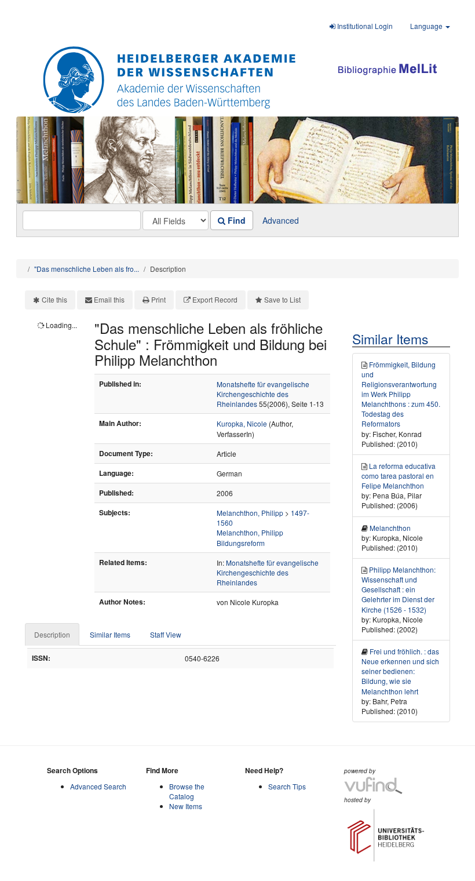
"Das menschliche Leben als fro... (86, 269)
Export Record (214, 299)
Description (52, 634)
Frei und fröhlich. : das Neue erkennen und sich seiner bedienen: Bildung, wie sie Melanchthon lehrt (400, 671)
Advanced (280, 220)
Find (235, 220)
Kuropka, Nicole (242, 423)
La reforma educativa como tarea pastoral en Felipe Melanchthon (398, 475)
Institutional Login (364, 26)
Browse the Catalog (186, 791)
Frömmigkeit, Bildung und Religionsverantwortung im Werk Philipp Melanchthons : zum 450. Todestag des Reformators (400, 394)
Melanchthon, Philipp (250, 513)
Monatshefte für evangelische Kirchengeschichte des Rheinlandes (263, 394)
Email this (109, 299)
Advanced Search (98, 786)
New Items (185, 806)
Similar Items (110, 634)
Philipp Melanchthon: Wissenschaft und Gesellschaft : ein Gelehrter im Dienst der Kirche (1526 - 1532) (398, 589)
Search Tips (287, 786)
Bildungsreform (241, 543)
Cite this (54, 299)
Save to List (282, 299)
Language (427, 26)
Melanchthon (390, 528)
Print (158, 299)
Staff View (165, 634)
